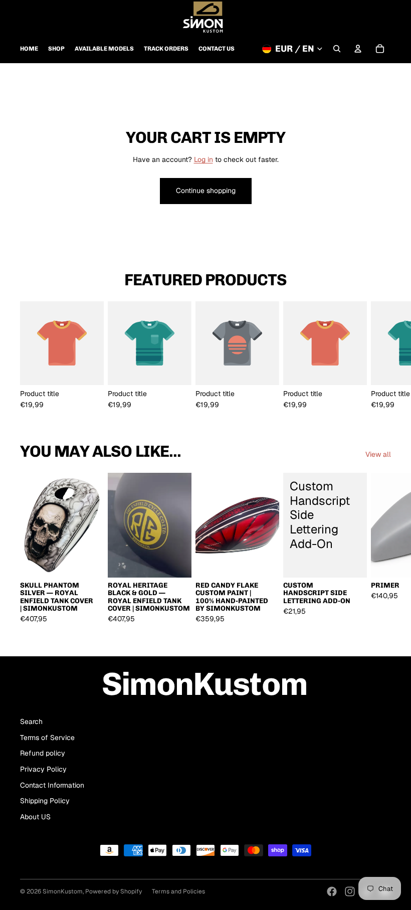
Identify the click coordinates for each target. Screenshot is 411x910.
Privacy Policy (43, 769)
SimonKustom (63, 891)
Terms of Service (47, 737)
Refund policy (42, 753)
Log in (203, 159)
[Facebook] (332, 891)
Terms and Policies (178, 891)
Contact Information (52, 785)
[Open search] (337, 49)
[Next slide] (380, 355)
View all (378, 454)
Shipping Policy (45, 800)
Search (31, 721)
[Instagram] (350, 891)
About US (35, 816)
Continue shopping (206, 190)
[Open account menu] (358, 49)
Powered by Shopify (113, 891)
